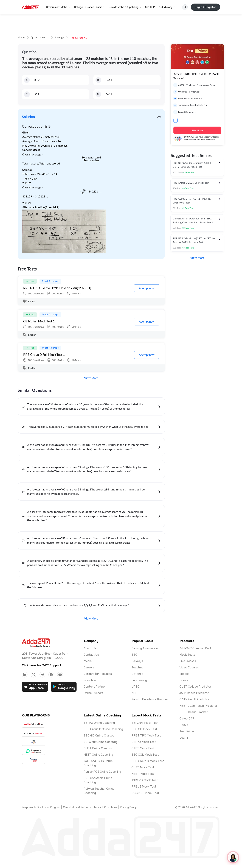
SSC (134, 655)
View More (91, 378)
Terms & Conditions (105, 807)
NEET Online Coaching (98, 755)
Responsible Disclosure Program (41, 807)
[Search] (185, 7)
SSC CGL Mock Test (145, 755)
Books (183, 680)
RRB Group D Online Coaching (103, 729)
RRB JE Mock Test (143, 786)
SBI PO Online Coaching (99, 723)
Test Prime (186, 731)
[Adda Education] (33, 724)
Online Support (93, 693)
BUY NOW (197, 130)
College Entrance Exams (88, 7)
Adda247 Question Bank (195, 648)
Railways (137, 661)
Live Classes (187, 661)
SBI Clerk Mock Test (144, 723)
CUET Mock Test (142, 767)
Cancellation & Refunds (77, 807)
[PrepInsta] (33, 751)
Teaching (137, 667)
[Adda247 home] (30, 7)
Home (21, 37)
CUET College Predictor (195, 686)
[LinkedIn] (24, 674)
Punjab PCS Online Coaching (102, 772)
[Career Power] (33, 733)
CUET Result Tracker (193, 712)
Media (88, 661)
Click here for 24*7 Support (41, 665)
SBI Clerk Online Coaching (100, 742)
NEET (135, 693)
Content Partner (95, 686)
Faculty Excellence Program (149, 699)
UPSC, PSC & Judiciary (158, 7)
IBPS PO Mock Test (144, 780)
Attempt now (146, 288)
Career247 (186, 718)
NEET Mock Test (142, 774)
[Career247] (33, 760)
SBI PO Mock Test (143, 742)
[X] (33, 674)
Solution (28, 117)
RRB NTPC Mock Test (146, 735)
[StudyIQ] (33, 742)
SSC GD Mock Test (144, 729)
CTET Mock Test (142, 748)
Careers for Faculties (98, 674)
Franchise (90, 680)
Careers (89, 667)
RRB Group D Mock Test (147, 761)
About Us (90, 648)
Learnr (183, 738)
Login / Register (205, 7)
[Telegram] (42, 674)
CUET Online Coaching (98, 748)
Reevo (183, 725)
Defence (137, 674)
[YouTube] (60, 674)
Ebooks (184, 674)
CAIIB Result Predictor (194, 699)
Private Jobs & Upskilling (124, 7)
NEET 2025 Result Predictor (198, 706)
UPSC (135, 686)
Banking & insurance (144, 648)
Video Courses (189, 667)
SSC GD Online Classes (99, 735)
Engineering (139, 680)
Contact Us (91, 655)
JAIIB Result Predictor (194, 693)
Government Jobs (56, 7)
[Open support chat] (233, 857)
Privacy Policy (128, 807)
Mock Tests (187, 655)
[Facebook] (51, 674)
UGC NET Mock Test (145, 793)
